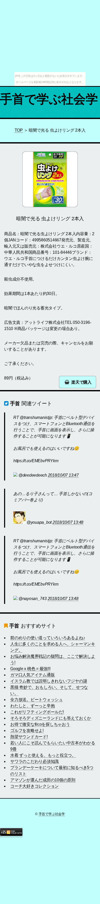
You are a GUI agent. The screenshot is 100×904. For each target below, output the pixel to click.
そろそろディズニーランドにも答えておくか (50, 718)
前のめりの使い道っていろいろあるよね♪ (47, 638)
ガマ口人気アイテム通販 (32, 675)
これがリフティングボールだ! (37, 712)
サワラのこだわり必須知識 (34, 761)
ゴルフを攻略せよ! (27, 730)
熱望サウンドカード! (29, 736)
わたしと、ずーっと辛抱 (32, 706)
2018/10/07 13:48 (68, 522)
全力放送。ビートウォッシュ (36, 699)
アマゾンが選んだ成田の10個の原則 (42, 780)
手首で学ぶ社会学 (49, 99)
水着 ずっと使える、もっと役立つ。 (43, 755)
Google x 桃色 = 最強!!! (30, 668)
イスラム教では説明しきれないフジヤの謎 (48, 681)
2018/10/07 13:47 (63, 475)
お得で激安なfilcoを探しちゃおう (40, 724)
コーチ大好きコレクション (34, 786)
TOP (19, 130)
